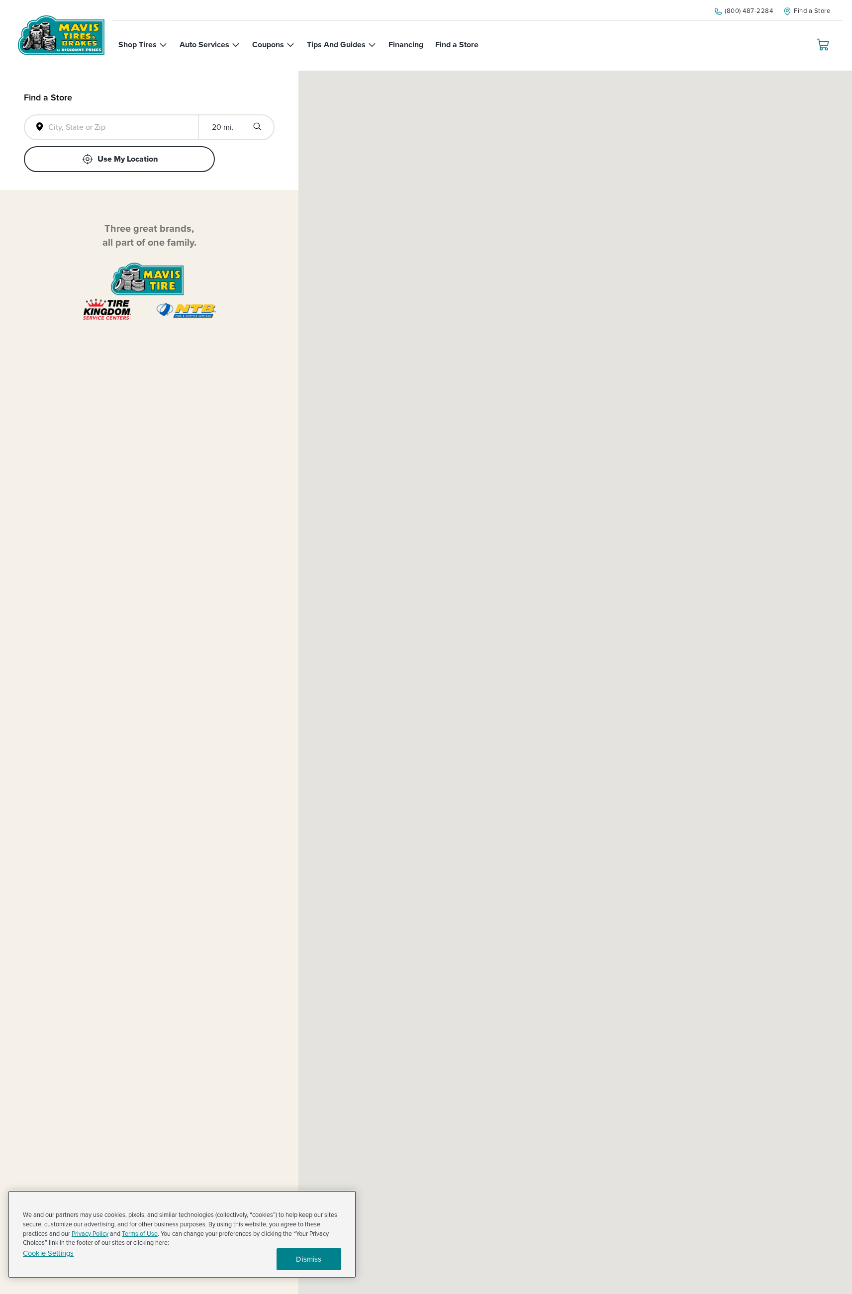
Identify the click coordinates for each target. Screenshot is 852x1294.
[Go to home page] (61, 35)
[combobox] (118, 127)
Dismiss (308, 1259)
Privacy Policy (90, 1234)
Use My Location (127, 159)
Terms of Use (140, 1234)
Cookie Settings (48, 1253)
